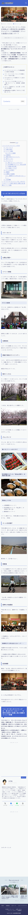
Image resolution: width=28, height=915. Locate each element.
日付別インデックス (9, 909)
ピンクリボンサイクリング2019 (11, 145)
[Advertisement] (14, 126)
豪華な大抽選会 (9, 174)
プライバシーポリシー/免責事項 (14, 910)
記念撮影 (7, 179)
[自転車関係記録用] (7, 3)
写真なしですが (11, 168)
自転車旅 (8, 905)
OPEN (22, 101)
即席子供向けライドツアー (12, 157)
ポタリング (16, 23)
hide (17, 142)
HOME (2, 905)
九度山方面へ (8, 149)
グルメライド (8, 160)
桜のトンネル (8, 158)
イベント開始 (8, 151)
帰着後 (7, 172)
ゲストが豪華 (10, 153)
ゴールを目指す (9, 170)
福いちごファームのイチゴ (13, 162)
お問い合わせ (19, 909)
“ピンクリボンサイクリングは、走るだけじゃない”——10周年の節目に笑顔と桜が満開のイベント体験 (13, 183)
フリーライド (8, 147)
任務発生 (7, 155)
